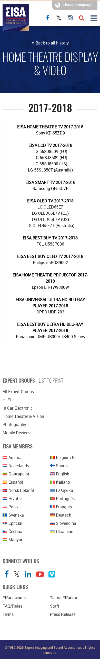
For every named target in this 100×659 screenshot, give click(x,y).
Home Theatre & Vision (23, 416)
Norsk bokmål (21, 490)
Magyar (15, 540)
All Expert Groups (18, 391)
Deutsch (63, 515)
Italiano (63, 482)
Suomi (62, 465)
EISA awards (14, 598)
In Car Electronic (18, 408)
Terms (8, 614)
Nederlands (18, 465)
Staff (54, 606)
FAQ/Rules (12, 606)
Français (64, 507)
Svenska (16, 515)
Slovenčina (66, 523)
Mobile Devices (16, 433)
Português (65, 498)
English (62, 474)
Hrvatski (16, 498)
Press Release (62, 614)
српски (15, 523)
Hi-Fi (7, 400)
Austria (15, 457)
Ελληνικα (64, 490)
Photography (14, 424)
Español (15, 482)
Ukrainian (64, 531)
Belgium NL (66, 457)
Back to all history (52, 43)
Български (18, 474)
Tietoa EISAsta (63, 598)
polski (13, 507)
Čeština (15, 531)
